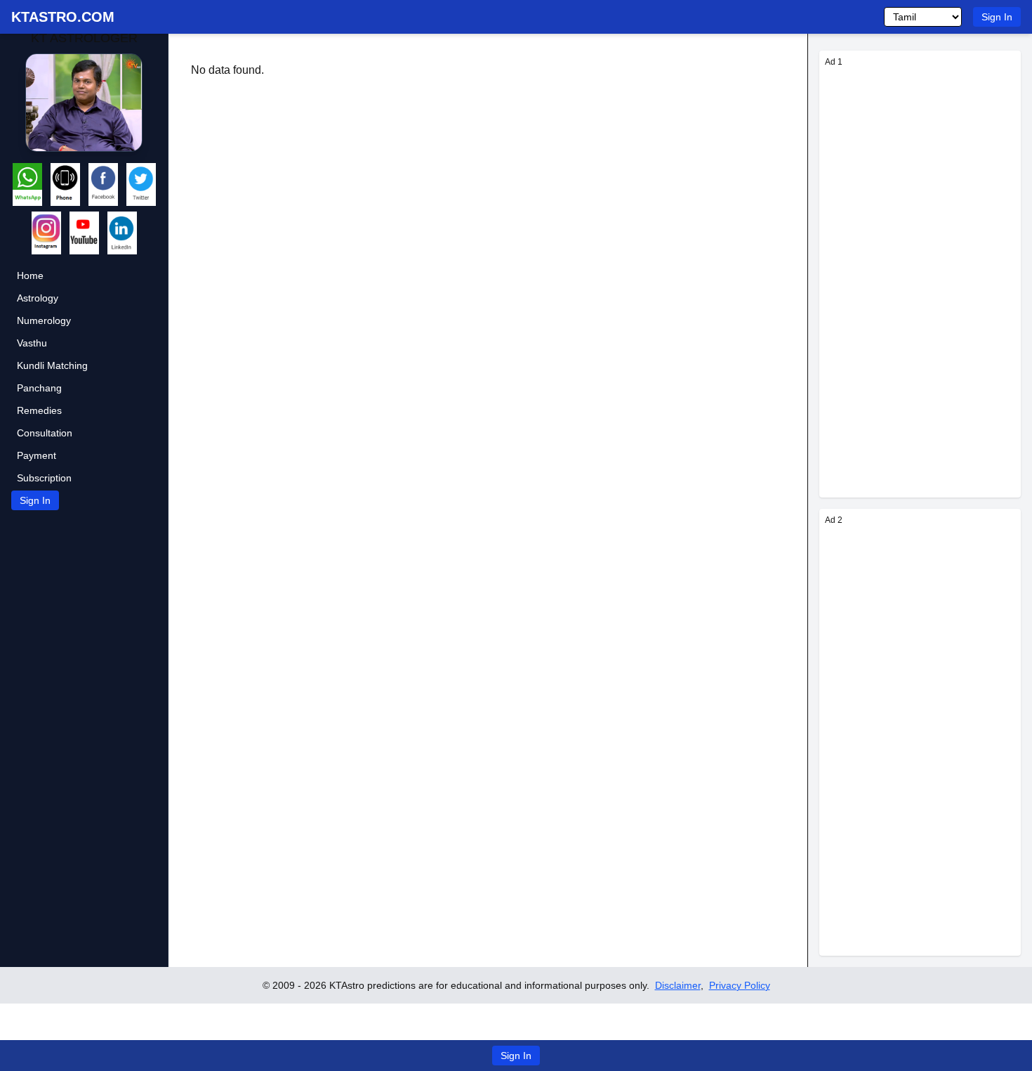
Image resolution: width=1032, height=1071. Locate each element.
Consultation (44, 433)
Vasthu (32, 343)
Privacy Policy (739, 985)
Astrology (37, 298)
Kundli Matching (52, 365)
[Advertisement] (920, 281)
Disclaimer (678, 985)
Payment (36, 455)
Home (30, 275)
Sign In (996, 16)
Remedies (39, 410)
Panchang (39, 388)
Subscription (44, 477)
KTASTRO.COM (62, 17)
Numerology (44, 320)
